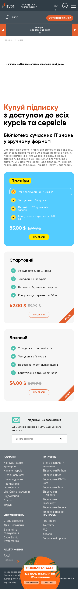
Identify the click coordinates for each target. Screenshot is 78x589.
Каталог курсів (13, 470)
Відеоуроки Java (53, 487)
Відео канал (11, 496)
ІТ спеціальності (14, 474)
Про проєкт (49, 520)
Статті (8, 500)
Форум (8, 504)
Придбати (39, 315)
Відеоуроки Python (54, 470)
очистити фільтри (59, 18)
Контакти (48, 525)
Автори (47, 534)
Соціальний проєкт (54, 538)
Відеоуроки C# (52, 474)
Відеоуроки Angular (55, 507)
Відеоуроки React (53, 511)
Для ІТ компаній (14, 525)
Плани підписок (13, 479)
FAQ (45, 529)
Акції (7, 555)
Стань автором (13, 520)
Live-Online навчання (17, 491)
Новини (8, 560)
